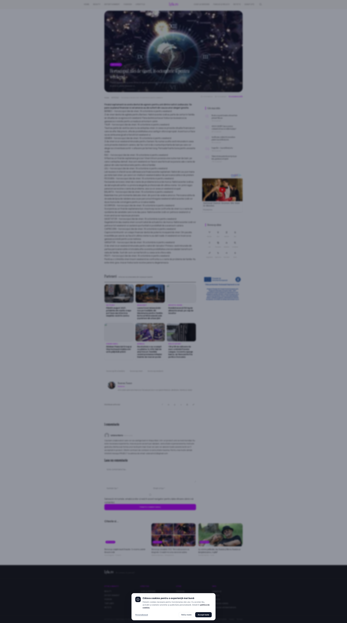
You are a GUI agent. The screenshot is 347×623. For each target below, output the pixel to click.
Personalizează (141, 615)
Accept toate (203, 615)
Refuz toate (186, 615)
